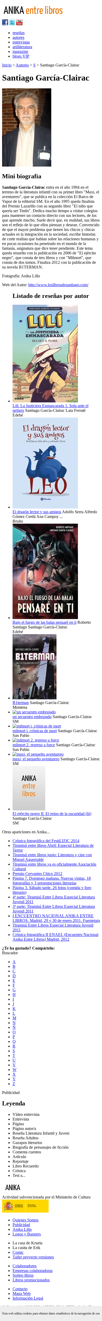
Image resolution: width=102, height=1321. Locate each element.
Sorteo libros (23, 1275)
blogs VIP (21, 56)
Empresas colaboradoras (33, 1270)
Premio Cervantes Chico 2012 (37, 873)
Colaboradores (25, 1266)
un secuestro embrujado (32, 716)
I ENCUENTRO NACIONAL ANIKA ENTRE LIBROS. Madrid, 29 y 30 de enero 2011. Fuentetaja (56, 918)
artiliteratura (22, 47)
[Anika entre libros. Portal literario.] (36, 17)
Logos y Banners (27, 1234)
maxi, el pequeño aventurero (36, 759)
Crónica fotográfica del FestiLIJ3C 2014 (46, 841)
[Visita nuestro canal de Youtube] (19, 24)
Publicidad (21, 1224)
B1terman (21, 702)
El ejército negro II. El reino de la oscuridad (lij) (52, 813)
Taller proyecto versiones (33, 1257)
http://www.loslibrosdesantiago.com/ (58, 285)
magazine (20, 51)
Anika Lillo (22, 1229)
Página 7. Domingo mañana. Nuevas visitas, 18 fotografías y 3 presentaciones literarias (52, 880)
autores (18, 37)
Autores (22, 65)
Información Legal (28, 1298)
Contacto (20, 1289)
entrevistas (21, 42)
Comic (18, 1252)
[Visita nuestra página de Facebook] (5, 24)
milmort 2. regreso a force (34, 745)
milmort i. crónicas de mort (35, 731)
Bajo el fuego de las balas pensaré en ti (44, 622)
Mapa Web (22, 1293)
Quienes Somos (25, 1220)
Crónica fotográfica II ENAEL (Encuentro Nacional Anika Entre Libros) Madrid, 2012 (55, 936)
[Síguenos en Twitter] (12, 24)
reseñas (19, 32)
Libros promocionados (31, 1280)
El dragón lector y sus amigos (37, 512)
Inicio (7, 65)
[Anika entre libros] (29, 1192)
